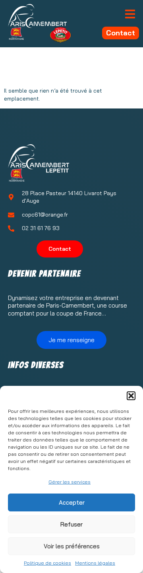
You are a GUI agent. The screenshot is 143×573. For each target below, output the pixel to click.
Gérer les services (69, 482)
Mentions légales (95, 563)
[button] (131, 396)
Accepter (72, 502)
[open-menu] (130, 14)
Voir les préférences (72, 546)
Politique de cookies (47, 563)
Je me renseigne (71, 340)
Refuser (71, 524)
